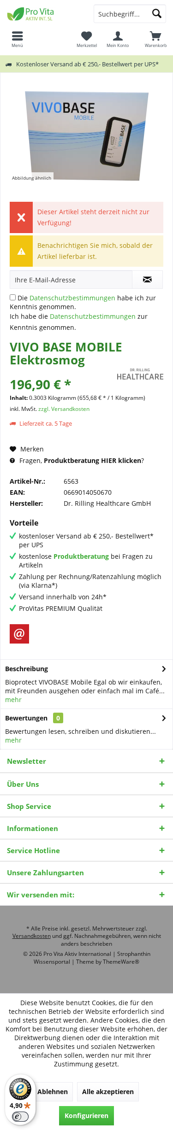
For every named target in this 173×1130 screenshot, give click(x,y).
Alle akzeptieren (108, 1091)
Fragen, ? (81, 460)
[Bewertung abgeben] (62, 372)
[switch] (20, 1117)
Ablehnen (52, 1091)
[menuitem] (155, 39)
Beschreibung (26, 668)
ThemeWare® (121, 962)
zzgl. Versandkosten (63, 409)
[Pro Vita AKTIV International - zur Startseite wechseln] (43, 14)
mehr (13, 699)
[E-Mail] (19, 634)
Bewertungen (26, 718)
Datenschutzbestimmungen (72, 297)
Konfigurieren (86, 1115)
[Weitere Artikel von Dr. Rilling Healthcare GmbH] (140, 374)
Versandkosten (31, 936)
